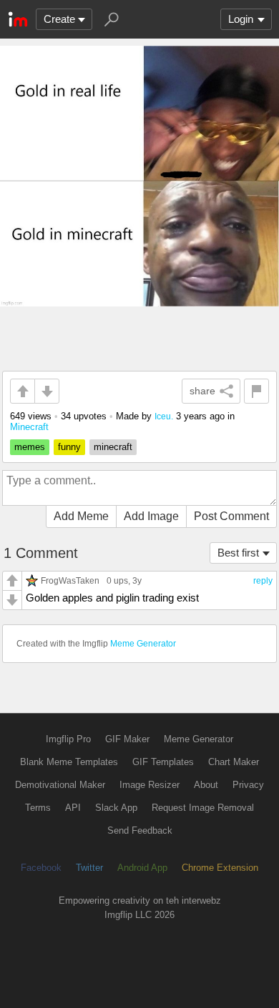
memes (29, 446)
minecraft (113, 446)
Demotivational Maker (60, 784)
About (206, 784)
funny (69, 446)
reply (263, 581)
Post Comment (231, 516)
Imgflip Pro (68, 739)
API (73, 807)
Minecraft (29, 426)
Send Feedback (139, 830)
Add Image (151, 516)
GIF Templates (163, 762)
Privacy (248, 784)
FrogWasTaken (70, 580)
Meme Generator (143, 644)
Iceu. (164, 416)
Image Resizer (149, 784)
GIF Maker (127, 739)
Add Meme (81, 516)
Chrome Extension (220, 867)
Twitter (89, 867)
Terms (38, 807)
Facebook (41, 867)
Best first (238, 553)
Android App (142, 867)
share (202, 390)
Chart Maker (233, 762)
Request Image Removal (203, 807)
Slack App (116, 807)
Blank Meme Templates (69, 762)
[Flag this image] (256, 391)
